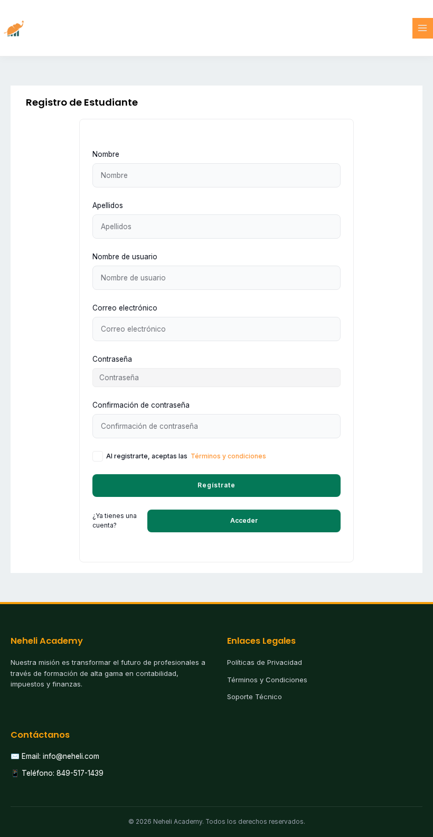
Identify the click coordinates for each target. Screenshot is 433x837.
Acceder (244, 520)
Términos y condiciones (228, 456)
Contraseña (112, 359)
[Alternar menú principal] (422, 28)
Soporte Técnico (254, 696)
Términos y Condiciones (267, 679)
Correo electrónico (124, 308)
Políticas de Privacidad (264, 662)
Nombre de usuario (124, 256)
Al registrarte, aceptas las (186, 456)
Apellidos (107, 205)
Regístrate (216, 485)
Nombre (105, 154)
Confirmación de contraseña (141, 405)
